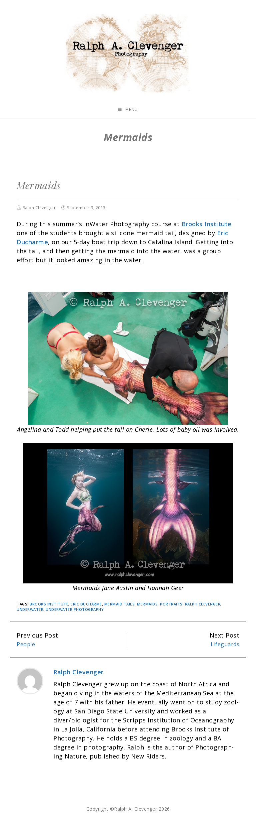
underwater (30, 609)
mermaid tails (119, 603)
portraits (171, 603)
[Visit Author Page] (30, 680)
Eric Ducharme (86, 603)
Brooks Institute (49, 603)
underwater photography (75, 609)
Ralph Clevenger (39, 208)
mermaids (147, 603)
